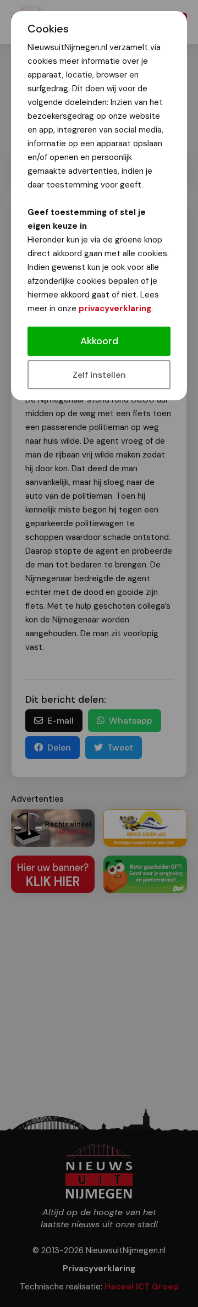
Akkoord (99, 341)
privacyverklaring (115, 308)
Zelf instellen (99, 374)
